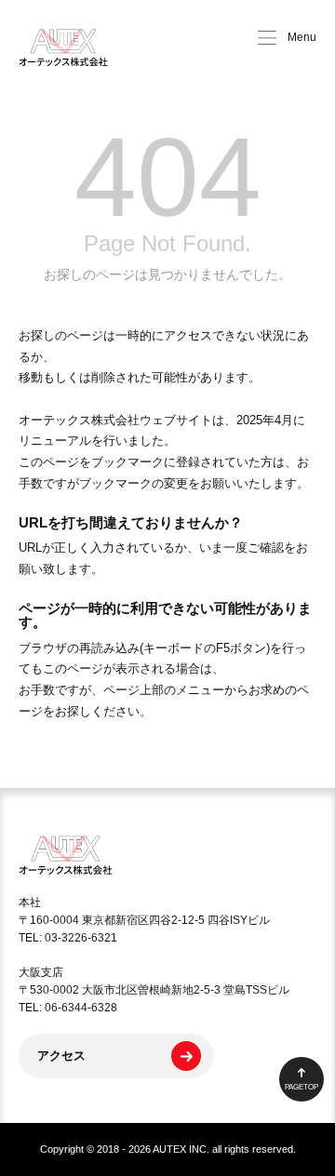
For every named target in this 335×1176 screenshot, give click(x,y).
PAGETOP (301, 1086)
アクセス (61, 1055)
